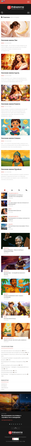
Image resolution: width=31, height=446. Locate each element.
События (10, 224)
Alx (24, 441)
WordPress (16, 441)
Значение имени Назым (7, 372)
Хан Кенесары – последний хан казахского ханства (14, 374)
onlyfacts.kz (4, 384)
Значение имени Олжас (7, 370)
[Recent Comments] (26, 190)
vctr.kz (2, 389)
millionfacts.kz (4, 387)
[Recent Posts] (4, 190)
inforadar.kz (4, 385)
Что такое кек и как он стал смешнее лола (11, 350)
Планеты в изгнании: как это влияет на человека (13, 352)
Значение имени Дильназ (14, 210)
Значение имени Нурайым (11, 169)
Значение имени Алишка (10, 138)
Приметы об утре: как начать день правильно (15, 340)
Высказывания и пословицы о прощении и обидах (13, 361)
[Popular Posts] (12, 190)
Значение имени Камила (10, 104)
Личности (6, 248)
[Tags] (19, 190)
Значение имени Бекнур (10, 318)
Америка (6, 294)
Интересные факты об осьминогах (9, 365)
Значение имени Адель (10, 73)
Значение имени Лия (9, 40)
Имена (2, 43)
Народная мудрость (13, 193)
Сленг (9, 201)
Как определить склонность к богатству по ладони (14, 354)
